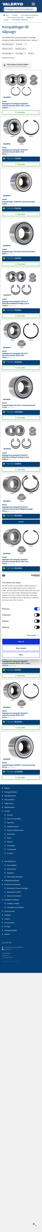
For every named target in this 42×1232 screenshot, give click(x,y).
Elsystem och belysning (12, 884)
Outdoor (7, 919)
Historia (10, 842)
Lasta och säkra (9, 911)
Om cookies (11, 846)
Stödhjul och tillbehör (11, 900)
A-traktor (10, 853)
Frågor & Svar (8, 803)
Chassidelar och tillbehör (15, 907)
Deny (21, 654)
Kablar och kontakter (14, 896)
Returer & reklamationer (15, 830)
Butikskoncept (9, 807)
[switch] (37, 615)
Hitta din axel (11, 869)
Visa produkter (12, 865)
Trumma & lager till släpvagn (15, 17)
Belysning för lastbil (14, 892)
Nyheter (7, 788)
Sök (33, 17)
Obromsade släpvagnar (15, 877)
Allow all (21, 641)
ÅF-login (7, 926)
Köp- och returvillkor (14, 819)
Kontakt (7, 811)
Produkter (15, 15)
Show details (31, 635)
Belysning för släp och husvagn (17, 888)
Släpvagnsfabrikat (10, 792)
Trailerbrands (11, 849)
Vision (9, 838)
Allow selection (21, 648)
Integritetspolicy (13, 826)
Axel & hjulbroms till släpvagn (29, 15)
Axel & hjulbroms (10, 861)
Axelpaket (10, 873)
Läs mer (34, 40)
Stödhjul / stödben (13, 903)
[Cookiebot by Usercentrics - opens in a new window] (31, 575)
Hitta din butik (9, 923)
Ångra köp (10, 823)
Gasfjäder (7, 915)
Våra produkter (9, 800)
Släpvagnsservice (10, 796)
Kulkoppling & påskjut (11, 880)
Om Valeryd (11, 834)
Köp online (21, 112)
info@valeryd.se (7, 949)
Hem (7, 15)
